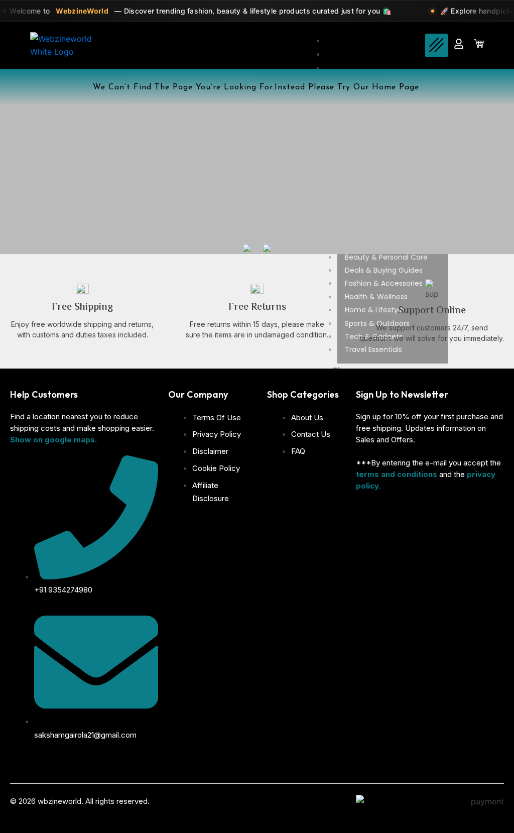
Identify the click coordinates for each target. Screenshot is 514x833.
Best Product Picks (371, 68)
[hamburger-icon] (436, 45)
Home (345, 40)
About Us (351, 54)
